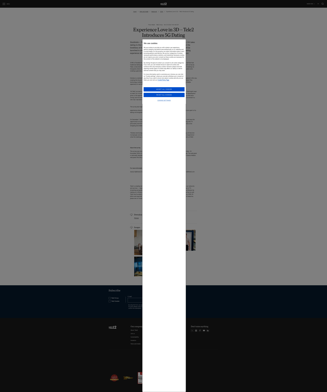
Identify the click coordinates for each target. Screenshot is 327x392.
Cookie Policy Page (163, 80)
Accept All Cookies (164, 89)
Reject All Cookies (164, 95)
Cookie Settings (164, 100)
